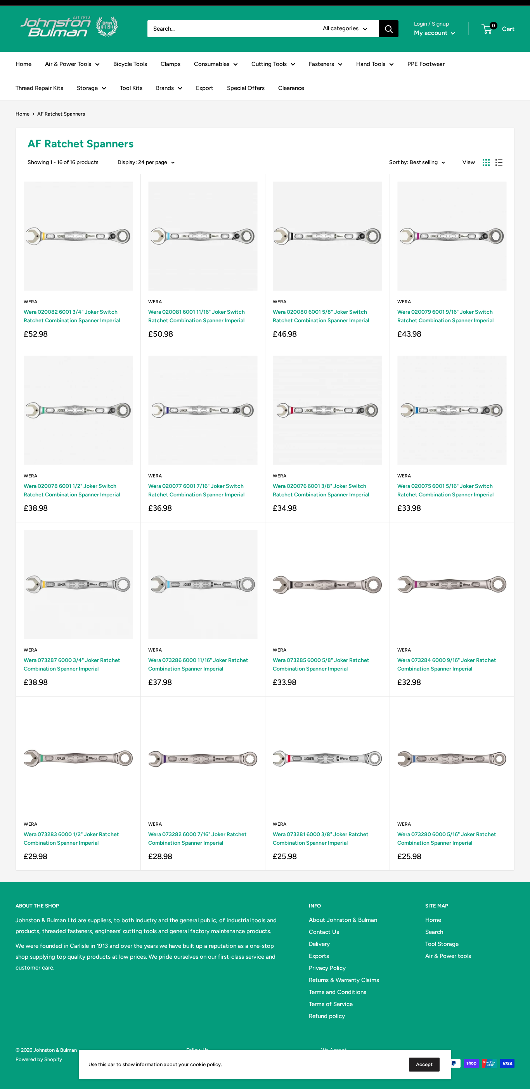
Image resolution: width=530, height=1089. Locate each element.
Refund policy (327, 1016)
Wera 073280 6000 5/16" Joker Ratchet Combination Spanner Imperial (446, 838)
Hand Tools (370, 63)
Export (204, 88)
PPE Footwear (426, 63)
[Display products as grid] (486, 162)
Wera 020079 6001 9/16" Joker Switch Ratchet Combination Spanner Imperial (445, 316)
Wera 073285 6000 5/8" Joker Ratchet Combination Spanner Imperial (321, 664)
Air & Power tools (448, 955)
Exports (319, 955)
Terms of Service (331, 1004)
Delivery (319, 943)
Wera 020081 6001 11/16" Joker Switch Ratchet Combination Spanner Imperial (196, 316)
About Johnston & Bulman (343, 919)
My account (431, 32)
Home (23, 63)
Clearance (291, 88)
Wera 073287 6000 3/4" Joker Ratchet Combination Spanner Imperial (72, 664)
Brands (165, 88)
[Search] (388, 28)
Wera (30, 301)
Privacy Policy (327, 968)
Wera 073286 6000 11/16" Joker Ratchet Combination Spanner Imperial (198, 664)
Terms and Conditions (337, 992)
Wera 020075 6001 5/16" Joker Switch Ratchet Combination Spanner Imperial (445, 490)
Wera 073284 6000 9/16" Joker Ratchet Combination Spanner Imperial (446, 664)
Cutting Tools (269, 63)
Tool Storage (442, 943)
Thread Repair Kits (39, 88)
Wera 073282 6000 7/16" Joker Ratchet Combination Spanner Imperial (197, 838)
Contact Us (324, 931)
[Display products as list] (498, 162)
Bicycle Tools (130, 63)
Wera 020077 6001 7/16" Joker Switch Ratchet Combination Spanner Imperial (196, 490)
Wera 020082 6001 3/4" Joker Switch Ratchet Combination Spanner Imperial (72, 316)
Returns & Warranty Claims (344, 980)
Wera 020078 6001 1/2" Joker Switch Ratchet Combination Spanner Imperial (72, 490)
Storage (87, 88)
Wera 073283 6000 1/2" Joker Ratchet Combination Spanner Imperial (71, 838)
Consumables (211, 63)
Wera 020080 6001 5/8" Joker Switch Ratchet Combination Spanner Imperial (321, 316)
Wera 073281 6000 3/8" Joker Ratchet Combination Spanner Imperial (321, 838)
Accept (424, 1064)
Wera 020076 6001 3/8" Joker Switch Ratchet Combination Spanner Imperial (321, 490)
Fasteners (321, 63)
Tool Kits (131, 88)
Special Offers (246, 88)
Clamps (170, 63)
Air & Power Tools (68, 63)
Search (434, 931)
